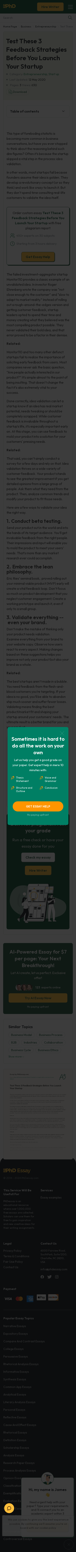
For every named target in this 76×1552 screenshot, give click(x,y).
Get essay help (38, 806)
